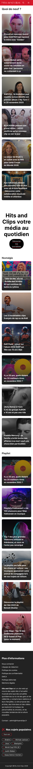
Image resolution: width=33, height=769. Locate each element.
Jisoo (7, 743)
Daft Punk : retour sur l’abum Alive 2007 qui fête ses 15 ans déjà (14, 347)
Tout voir (7, 734)
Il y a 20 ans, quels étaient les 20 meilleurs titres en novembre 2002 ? (16, 378)
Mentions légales (8, 683)
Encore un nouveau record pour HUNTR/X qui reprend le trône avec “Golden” (16, 37)
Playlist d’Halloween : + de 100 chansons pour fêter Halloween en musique (16, 511)
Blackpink (18, 743)
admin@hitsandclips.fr (18, 721)
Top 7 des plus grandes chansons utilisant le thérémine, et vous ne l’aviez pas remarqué (14, 541)
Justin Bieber (10, 751)
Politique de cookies (9, 670)
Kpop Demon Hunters (13, 755)
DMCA (4, 677)
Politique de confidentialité (12, 673)
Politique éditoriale (9, 680)
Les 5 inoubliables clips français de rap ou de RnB (16, 316)
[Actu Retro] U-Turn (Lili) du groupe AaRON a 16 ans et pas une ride (15, 410)
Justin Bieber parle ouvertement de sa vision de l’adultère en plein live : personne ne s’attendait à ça (14, 65)
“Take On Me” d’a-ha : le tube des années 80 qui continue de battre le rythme (13, 282)
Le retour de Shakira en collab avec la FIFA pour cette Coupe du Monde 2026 (14, 161)
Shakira (7, 740)
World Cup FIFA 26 (12, 747)
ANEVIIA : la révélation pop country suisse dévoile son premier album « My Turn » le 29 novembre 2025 (16, 98)
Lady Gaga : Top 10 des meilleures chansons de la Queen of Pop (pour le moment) (14, 635)
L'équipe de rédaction (10, 667)
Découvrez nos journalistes (16, 243)
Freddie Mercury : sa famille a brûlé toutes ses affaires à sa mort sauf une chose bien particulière (16, 439)
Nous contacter (8, 664)
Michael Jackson (21, 740)
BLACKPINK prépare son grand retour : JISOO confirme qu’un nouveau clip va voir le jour (15, 129)
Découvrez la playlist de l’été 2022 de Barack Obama (13, 605)
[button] (23, 2)
